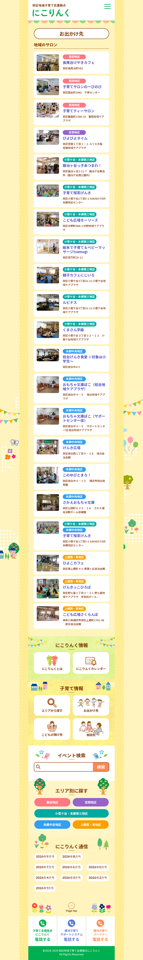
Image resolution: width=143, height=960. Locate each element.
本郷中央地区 (52, 824)
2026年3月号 (71, 878)
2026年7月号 (45, 867)
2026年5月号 (98, 867)
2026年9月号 (45, 856)
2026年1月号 (45, 888)
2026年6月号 (71, 867)
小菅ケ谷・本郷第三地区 (71, 813)
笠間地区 (91, 802)
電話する (42, 935)
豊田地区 (52, 802)
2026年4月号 (45, 878)
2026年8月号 (71, 856)
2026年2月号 (98, 878)
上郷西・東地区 (90, 824)
